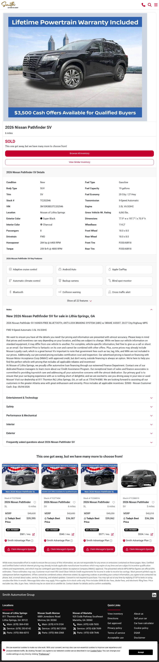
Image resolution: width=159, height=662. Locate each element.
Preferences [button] (44, 654)
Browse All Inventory (79, 153)
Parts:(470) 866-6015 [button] (18, 632)
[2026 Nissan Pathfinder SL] (20, 478)
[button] (143, 5)
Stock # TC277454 (52, 498)
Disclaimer (139, 637)
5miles (150, 506)
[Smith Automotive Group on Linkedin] (153, 595)
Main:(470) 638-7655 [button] (88, 624)
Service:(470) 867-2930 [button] (54, 628)
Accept (141, 652)
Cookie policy (141, 628)
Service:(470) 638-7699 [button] (89, 628)
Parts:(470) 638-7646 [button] (88, 632)
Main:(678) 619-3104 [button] (53, 624)
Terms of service (116, 633)
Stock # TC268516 (91, 498)
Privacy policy (115, 628)
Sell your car (140, 618)
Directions (113, 618)
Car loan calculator (144, 623)
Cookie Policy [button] (96, 651)
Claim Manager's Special (22, 549)
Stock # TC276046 (13, 498)
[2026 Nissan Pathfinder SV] (59, 478)
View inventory (115, 613)
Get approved (114, 623)
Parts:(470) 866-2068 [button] (53, 632)
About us (138, 613)
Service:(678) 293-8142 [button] (19, 628)
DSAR (137, 633)
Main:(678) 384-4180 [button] (17, 624)
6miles (32, 506)
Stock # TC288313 (131, 498)
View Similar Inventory (79, 162)
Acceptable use (116, 637)
